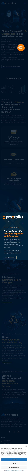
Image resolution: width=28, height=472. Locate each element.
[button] (26, 446)
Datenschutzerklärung (15, 470)
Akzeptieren (14, 459)
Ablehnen (14, 463)
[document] (14, 236)
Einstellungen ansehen (14, 467)
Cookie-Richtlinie (7, 470)
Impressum (22, 470)
